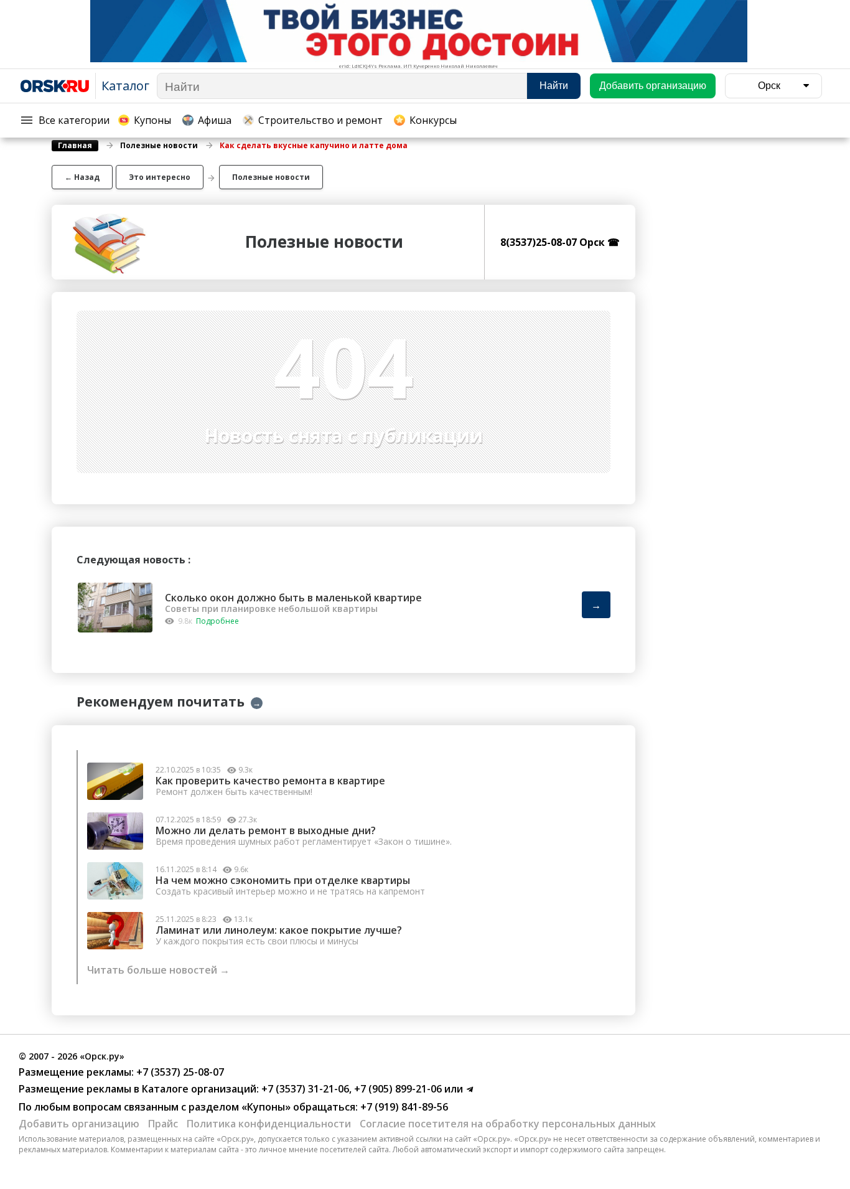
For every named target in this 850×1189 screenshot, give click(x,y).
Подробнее (217, 621)
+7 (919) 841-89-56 (403, 1107)
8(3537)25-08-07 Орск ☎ (560, 242)
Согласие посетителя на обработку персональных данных (508, 1123)
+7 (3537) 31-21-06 (304, 1089)
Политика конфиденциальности (269, 1123)
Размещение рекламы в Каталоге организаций (137, 1089)
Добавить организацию (79, 1123)
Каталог (125, 85)
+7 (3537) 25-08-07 (179, 1072)
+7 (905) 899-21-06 (397, 1089)
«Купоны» (266, 1107)
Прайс (163, 1123)
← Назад (82, 177)
